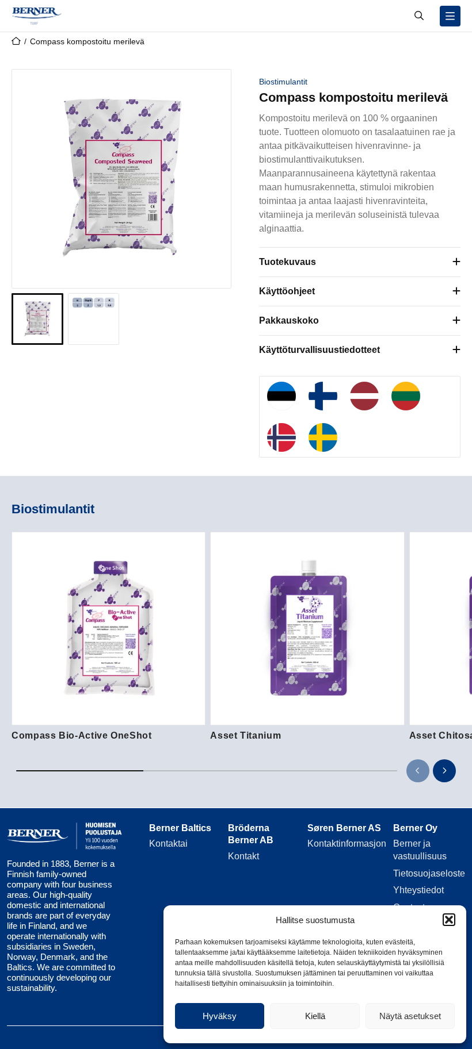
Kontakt (243, 856)
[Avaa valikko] (450, 16)
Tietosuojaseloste (429, 873)
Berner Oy (415, 828)
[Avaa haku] (419, 16)
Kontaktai (168, 843)
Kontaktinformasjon (346, 843)
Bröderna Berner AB (250, 834)
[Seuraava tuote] (444, 770)
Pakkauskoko (289, 320)
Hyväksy (220, 1016)
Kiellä (315, 1016)
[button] (449, 919)
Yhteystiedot (418, 890)
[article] (108, 637)
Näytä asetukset (410, 1016)
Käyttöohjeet (287, 291)
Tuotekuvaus (287, 262)
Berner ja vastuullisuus (420, 850)
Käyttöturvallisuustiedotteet (319, 350)
